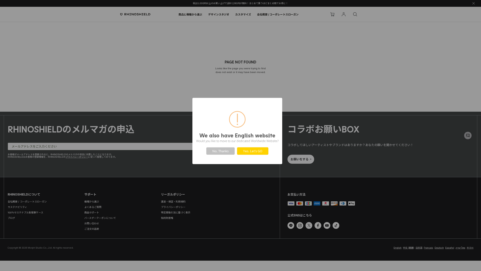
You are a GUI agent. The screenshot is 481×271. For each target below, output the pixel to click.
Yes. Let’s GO (252, 151)
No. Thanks (220, 151)
